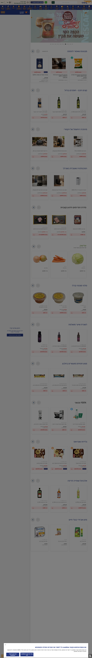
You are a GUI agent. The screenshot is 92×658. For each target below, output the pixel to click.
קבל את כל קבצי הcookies (13, 654)
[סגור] (5, 645)
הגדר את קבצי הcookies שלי (27, 654)
